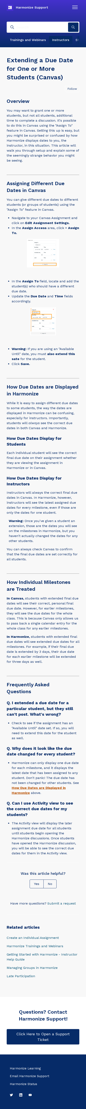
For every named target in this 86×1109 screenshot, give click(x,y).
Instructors (60, 40)
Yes (36, 884)
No (50, 884)
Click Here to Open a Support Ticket (43, 1037)
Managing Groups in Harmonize (32, 968)
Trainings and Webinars (28, 40)
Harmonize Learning (25, 1068)
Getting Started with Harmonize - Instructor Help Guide (42, 956)
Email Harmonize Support (29, 1076)
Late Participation (21, 976)
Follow (72, 88)
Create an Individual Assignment (33, 938)
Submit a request (61, 903)
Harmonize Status (23, 1084)
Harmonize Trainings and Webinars (35, 946)
